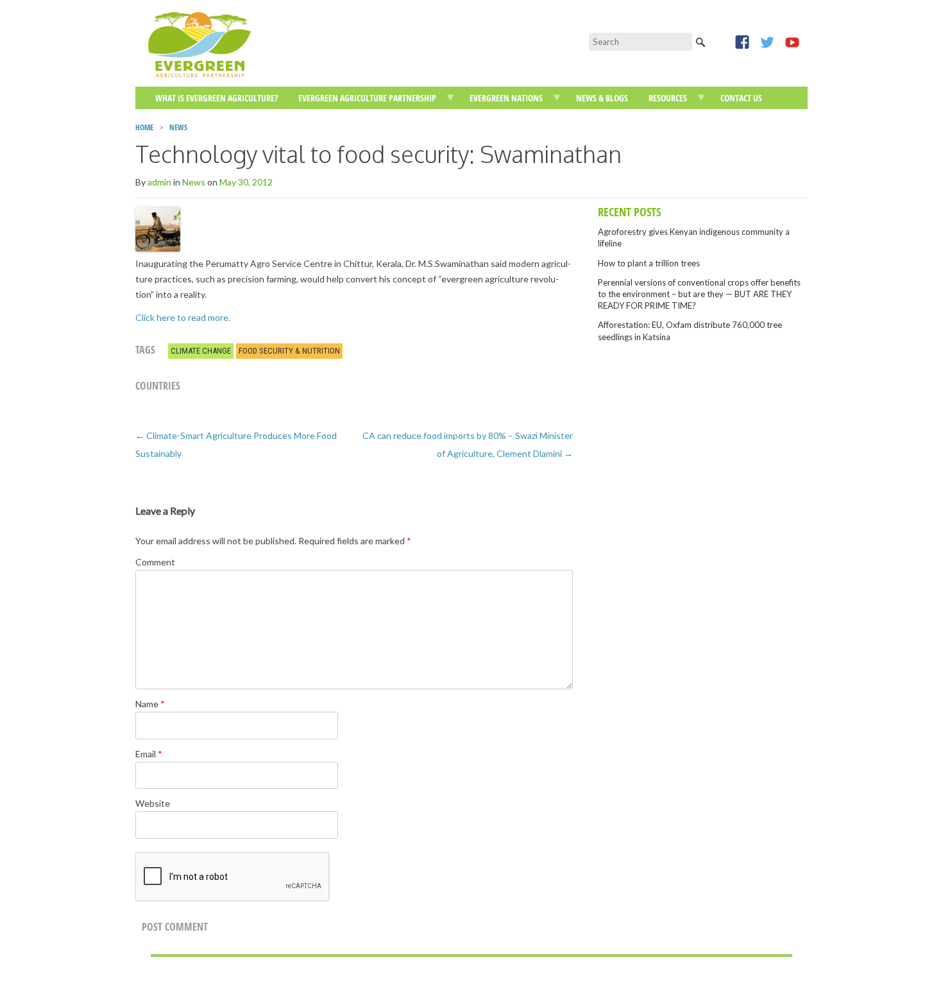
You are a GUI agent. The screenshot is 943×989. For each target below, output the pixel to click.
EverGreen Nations (506, 98)
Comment (155, 561)
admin (159, 181)
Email (148, 753)
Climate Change (201, 351)
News (178, 127)
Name (150, 703)
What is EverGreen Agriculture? (216, 98)
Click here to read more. (182, 317)
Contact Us (741, 98)
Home (144, 127)
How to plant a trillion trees (649, 263)
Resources (668, 98)
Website (152, 803)
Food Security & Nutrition (289, 351)
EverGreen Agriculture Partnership (367, 98)
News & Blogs (602, 98)
